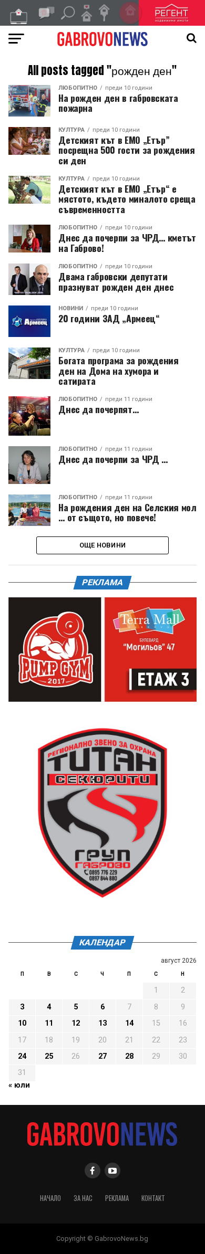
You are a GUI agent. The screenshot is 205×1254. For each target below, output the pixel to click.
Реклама (117, 1198)
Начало (50, 1198)
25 (49, 1056)
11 (49, 1023)
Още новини (102, 545)
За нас (83, 1198)
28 (129, 1056)
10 (22, 1023)
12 (75, 1023)
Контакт (153, 1198)
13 (102, 1023)
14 (129, 1023)
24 (22, 1056)
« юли (19, 1085)
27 (102, 1056)
